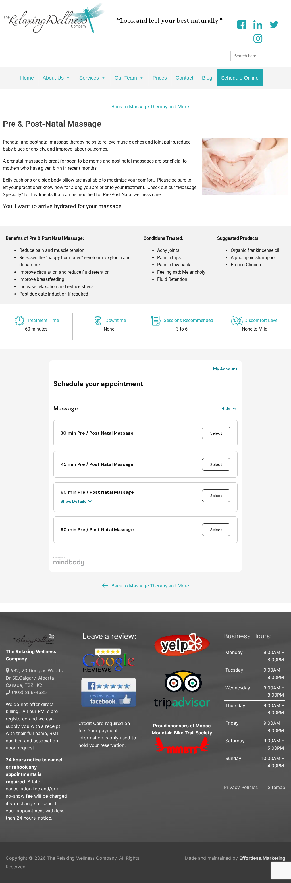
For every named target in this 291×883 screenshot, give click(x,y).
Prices (160, 78)
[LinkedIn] (258, 24)
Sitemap (276, 787)
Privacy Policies (241, 787)
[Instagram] (258, 37)
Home (27, 78)
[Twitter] (274, 24)
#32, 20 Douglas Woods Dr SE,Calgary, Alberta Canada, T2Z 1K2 (34, 678)
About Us (53, 78)
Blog (207, 78)
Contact (184, 78)
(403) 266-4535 (28, 692)
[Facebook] (242, 24)
